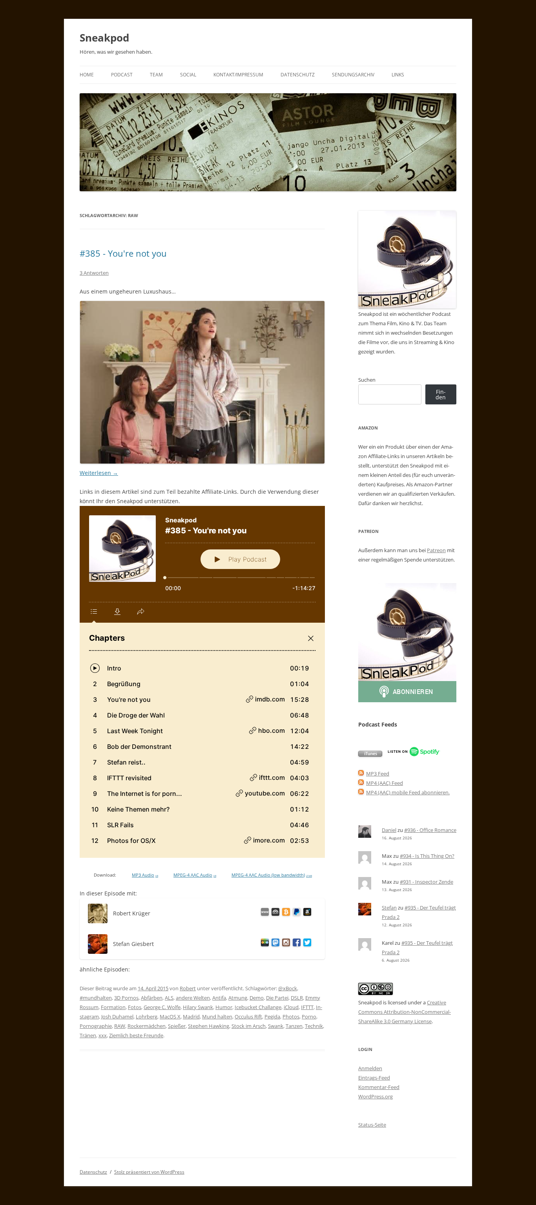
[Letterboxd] (263, 944)
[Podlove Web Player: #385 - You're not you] (202, 682)
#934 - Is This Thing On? (427, 855)
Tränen (88, 1035)
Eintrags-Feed (374, 1077)
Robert (188, 988)
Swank (275, 1025)
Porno (309, 1016)
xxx (102, 1035)
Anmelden (370, 1068)
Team (156, 74)
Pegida (272, 1016)
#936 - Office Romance (430, 830)
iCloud (291, 1007)
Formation (113, 1007)
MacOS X (170, 1016)
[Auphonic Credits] (274, 913)
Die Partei (277, 997)
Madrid (191, 1016)
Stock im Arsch (249, 1025)
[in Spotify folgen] (414, 754)
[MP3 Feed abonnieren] (361, 773)
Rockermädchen (147, 1025)
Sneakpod (104, 38)
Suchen (367, 379)
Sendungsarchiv (353, 74)
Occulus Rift (248, 1016)
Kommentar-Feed (378, 1087)
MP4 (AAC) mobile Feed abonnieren (407, 792)
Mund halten (217, 1016)
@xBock (287, 988)
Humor (223, 1007)
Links (398, 74)
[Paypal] (295, 913)
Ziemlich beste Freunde (136, 1035)
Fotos (134, 1007)
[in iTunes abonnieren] (370, 754)
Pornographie (96, 1025)
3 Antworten (94, 272)
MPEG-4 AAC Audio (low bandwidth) (272, 875)
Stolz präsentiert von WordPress (149, 1172)
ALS (169, 997)
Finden (441, 394)
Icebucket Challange (258, 1007)
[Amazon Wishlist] (306, 913)
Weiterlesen (99, 473)
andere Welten (193, 997)
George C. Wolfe (162, 1007)
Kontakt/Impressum (238, 74)
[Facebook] (295, 944)
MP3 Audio (145, 875)
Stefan (389, 907)
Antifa (219, 997)
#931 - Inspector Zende (426, 881)
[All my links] (263, 913)
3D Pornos (126, 997)
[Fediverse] (274, 944)
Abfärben (151, 997)
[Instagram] (284, 944)
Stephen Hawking (208, 1025)
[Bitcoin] (284, 913)
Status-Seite (372, 1124)
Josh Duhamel (117, 1016)
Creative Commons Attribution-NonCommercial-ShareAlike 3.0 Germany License (404, 1012)
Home (87, 74)
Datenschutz (298, 74)
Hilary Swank (198, 1007)
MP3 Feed (377, 773)
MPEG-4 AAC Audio (194, 875)
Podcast (122, 74)
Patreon (436, 550)
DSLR (297, 997)
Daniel (389, 830)
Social (188, 74)
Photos (291, 1016)
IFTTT (307, 1007)
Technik (314, 1025)
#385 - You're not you (123, 253)
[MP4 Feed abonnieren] (361, 782)
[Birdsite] (306, 944)
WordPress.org (375, 1096)
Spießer (177, 1025)
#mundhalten (96, 997)
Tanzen (294, 1025)
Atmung (237, 997)
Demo (257, 997)
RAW (119, 1025)
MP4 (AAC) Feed (384, 782)
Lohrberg (146, 1016)
